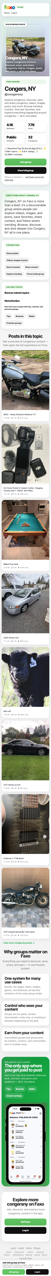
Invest (21, 1248)
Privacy (36, 1248)
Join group (25, 162)
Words (44, 1255)
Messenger (19, 1252)
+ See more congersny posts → (18, 943)
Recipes (29, 1255)
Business (40, 1252)
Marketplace (18, 1255)
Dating (30, 1252)
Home (7, 13)
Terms (29, 1248)
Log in (14, 13)
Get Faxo (25, 1222)
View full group (26, 170)
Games (37, 1255)
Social (8, 1252)
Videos (7, 1255)
